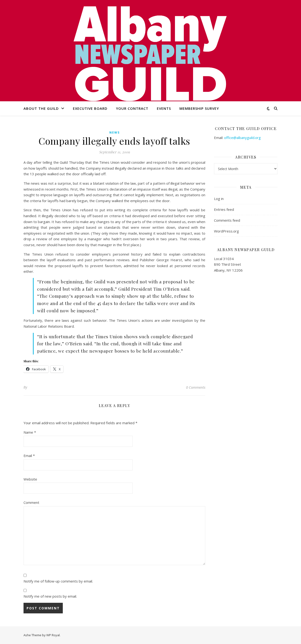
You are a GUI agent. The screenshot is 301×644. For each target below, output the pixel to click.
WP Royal (53, 635)
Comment (31, 502)
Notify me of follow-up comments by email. (58, 581)
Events (164, 108)
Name (30, 432)
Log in (219, 198)
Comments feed (227, 220)
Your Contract (132, 108)
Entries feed (224, 209)
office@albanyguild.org (242, 137)
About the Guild (41, 108)
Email (29, 455)
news (114, 132)
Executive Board (90, 108)
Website (30, 479)
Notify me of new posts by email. (50, 596)
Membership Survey (199, 108)
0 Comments (195, 387)
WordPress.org (226, 231)
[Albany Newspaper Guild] (150, 53)
